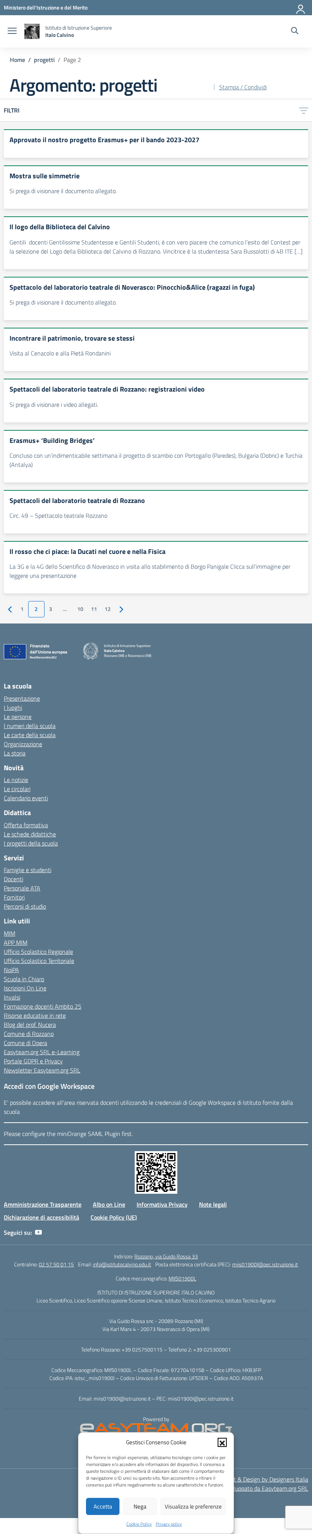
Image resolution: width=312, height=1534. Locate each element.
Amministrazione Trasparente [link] (42, 1204)
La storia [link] (14, 753)
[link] (46, 7)
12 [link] (108, 609)
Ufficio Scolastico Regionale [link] (38, 951)
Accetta (103, 1506)
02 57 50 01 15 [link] (56, 1264)
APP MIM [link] (15, 942)
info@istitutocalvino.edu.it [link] (122, 1264)
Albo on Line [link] (109, 1204)
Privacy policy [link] (169, 1524)
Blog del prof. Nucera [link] (30, 1024)
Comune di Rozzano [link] (29, 1033)
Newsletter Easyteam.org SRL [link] (42, 1070)
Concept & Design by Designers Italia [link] (261, 1479)
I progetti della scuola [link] (31, 843)
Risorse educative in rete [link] (35, 1015)
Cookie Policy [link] (139, 1524)
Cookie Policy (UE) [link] (114, 1217)
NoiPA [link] (11, 969)
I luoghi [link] (13, 707)
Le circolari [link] (17, 788)
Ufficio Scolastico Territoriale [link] (39, 960)
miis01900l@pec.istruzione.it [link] (265, 1264)
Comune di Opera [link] (25, 1042)
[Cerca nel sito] (295, 31)
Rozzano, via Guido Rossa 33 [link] (166, 1256)
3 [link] (50, 609)
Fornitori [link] (14, 897)
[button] (222, 1442)
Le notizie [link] (16, 779)
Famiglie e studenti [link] (27, 869)
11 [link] (94, 609)
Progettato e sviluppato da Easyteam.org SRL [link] (250, 1488)
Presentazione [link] (22, 698)
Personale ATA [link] (22, 888)
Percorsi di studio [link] (25, 906)
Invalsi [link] (12, 997)
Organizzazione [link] (23, 744)
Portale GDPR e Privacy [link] (33, 1061)
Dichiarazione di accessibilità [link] (41, 1217)
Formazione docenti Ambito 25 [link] (42, 1006)
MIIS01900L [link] (182, 1278)
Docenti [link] (13, 879)
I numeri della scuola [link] (30, 725)
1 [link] (22, 609)
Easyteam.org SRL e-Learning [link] (42, 1052)
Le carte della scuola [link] (30, 734)
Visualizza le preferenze (193, 1506)
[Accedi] (301, 7)
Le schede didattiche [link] (30, 834)
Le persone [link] (18, 716)
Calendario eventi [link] (26, 798)
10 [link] (80, 609)
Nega (140, 1506)
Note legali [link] (213, 1204)
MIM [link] (9, 933)
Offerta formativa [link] (26, 825)
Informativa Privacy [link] (162, 1204)
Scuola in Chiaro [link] (24, 979)
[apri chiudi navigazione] (12, 31)
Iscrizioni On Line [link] (25, 988)
